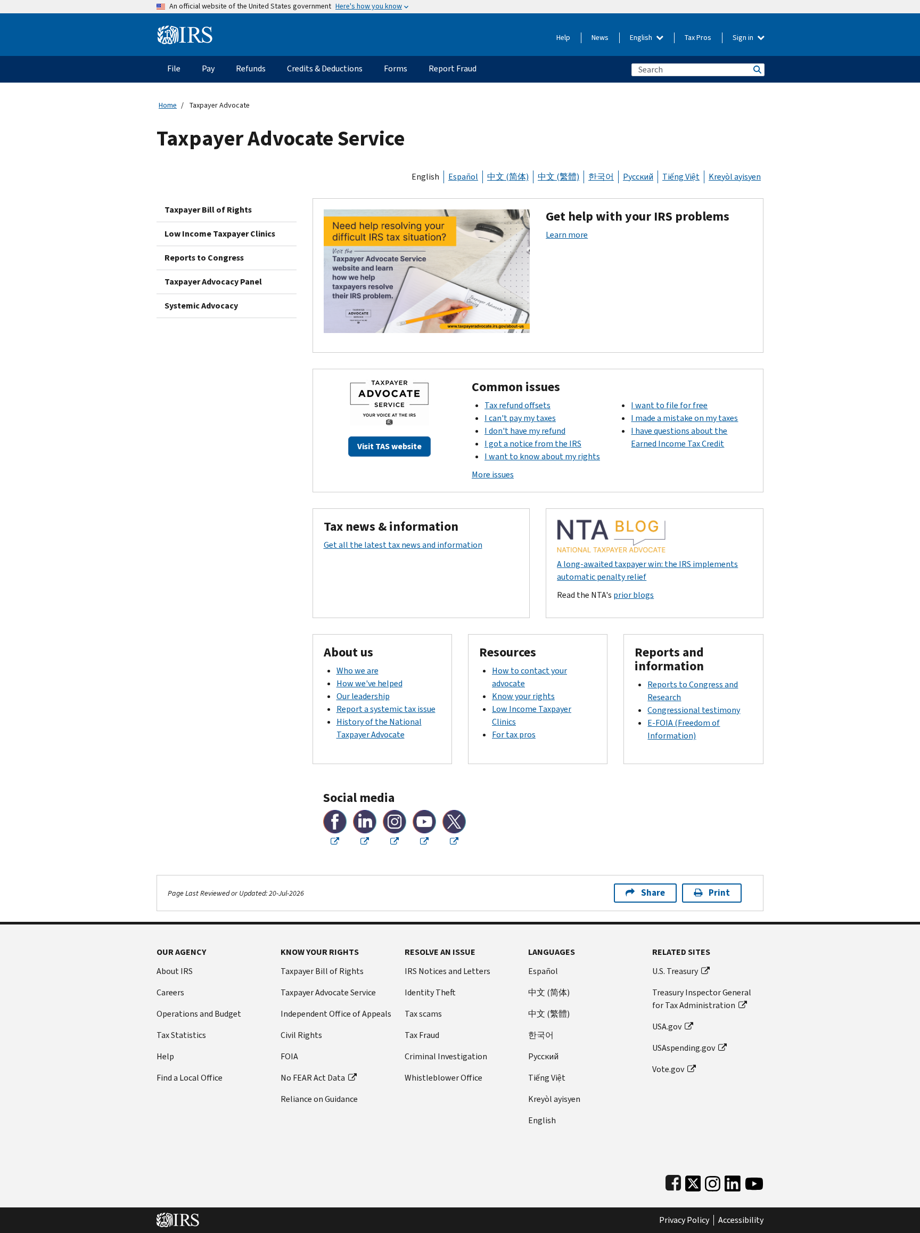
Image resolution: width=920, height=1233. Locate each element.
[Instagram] (712, 1181)
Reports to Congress (204, 257)
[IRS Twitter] (693, 1181)
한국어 (601, 176)
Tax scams (423, 1013)
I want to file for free (669, 405)
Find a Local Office (190, 1077)
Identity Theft (430, 992)
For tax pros (514, 734)
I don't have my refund (524, 430)
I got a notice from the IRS (532, 443)
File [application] (173, 68)
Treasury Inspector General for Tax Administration (701, 999)
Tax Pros (698, 38)
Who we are (357, 670)
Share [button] (653, 893)
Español (463, 176)
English (642, 38)
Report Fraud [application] (453, 68)
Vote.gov (668, 1069)
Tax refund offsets (517, 405)
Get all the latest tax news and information (403, 544)
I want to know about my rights (542, 456)
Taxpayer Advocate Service (328, 992)
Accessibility (740, 1220)
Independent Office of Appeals (336, 1013)
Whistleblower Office (443, 1077)
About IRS (175, 971)
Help (563, 38)
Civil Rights (301, 1035)
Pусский (543, 1056)
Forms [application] (395, 68)
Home (168, 105)
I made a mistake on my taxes (684, 418)
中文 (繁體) (558, 176)
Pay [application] (208, 68)
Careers (170, 992)
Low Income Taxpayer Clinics (220, 233)
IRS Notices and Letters (447, 971)
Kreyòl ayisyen (735, 176)
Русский (638, 176)
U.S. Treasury (675, 971)
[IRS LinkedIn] (733, 1181)
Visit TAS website (389, 446)
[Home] (185, 31)
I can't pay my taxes (520, 418)
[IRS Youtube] (754, 1181)
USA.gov (666, 1026)
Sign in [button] (744, 38)
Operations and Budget (199, 1013)
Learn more (567, 234)
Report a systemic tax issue (386, 709)
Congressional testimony (693, 710)
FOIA (289, 1056)
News (600, 38)
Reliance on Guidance (319, 1099)
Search (756, 69)
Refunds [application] (251, 68)
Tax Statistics (181, 1035)
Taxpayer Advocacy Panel (213, 281)
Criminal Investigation (446, 1056)
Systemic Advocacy (201, 305)
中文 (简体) (508, 176)
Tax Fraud (422, 1035)
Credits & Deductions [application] (325, 68)
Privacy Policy (684, 1220)
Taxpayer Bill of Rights (208, 209)
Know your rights (523, 696)
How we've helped (369, 683)
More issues (493, 474)
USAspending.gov (683, 1047)
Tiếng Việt (681, 176)
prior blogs (633, 595)
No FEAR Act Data (313, 1077)
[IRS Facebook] (673, 1181)
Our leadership (363, 696)
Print (719, 893)
